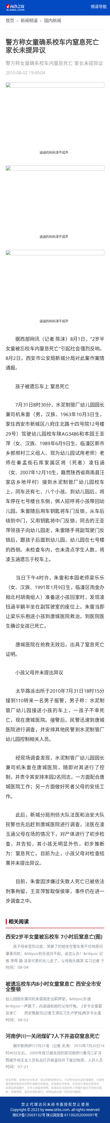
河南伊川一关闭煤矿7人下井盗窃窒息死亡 (53, 1036)
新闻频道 (29, 20)
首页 (10, 20)
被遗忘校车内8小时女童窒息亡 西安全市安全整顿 (53, 986)
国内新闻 (52, 20)
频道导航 (99, 7)
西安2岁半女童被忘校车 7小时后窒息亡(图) (54, 936)
